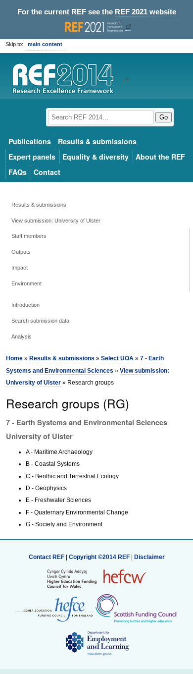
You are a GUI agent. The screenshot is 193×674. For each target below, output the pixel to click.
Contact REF (46, 557)
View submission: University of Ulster (55, 221)
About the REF (160, 157)
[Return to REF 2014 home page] (66, 80)
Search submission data (40, 321)
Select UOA (117, 358)
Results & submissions (97, 141)
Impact (19, 268)
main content (45, 44)
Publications (29, 141)
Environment (26, 283)
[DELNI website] (97, 642)
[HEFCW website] (96, 578)
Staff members (29, 236)
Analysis (21, 336)
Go (163, 117)
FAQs (17, 172)
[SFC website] (136, 608)
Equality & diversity (95, 157)
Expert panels (31, 157)
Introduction (25, 305)
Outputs (21, 252)
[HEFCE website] (54, 608)
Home (14, 358)
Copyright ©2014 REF (100, 557)
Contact (47, 172)
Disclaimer (149, 557)
